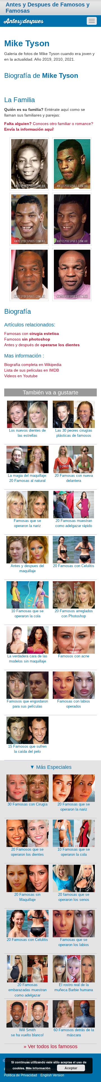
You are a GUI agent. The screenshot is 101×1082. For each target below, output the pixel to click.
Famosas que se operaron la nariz (27, 523)
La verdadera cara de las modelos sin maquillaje (27, 659)
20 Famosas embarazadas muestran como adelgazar (27, 990)
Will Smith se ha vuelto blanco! (27, 1032)
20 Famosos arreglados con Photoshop (74, 613)
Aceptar (71, 1067)
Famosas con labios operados (73, 704)
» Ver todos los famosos (50, 1046)
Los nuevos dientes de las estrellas (27, 433)
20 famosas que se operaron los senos (73, 897)
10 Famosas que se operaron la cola (27, 613)
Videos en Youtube (21, 376)
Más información (38, 1068)
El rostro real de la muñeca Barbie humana (73, 987)
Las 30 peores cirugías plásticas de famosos (73, 433)
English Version (52, 1075)
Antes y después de (42, 345)
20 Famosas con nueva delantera (74, 478)
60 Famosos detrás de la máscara (74, 1032)
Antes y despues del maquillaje (27, 568)
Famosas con (31, 333)
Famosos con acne (73, 656)
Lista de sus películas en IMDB (31, 370)
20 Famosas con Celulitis (73, 566)
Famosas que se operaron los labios (73, 942)
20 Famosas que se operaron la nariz (74, 807)
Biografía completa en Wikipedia (32, 364)
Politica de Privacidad (20, 1075)
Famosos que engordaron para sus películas (27, 704)
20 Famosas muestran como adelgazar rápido (73, 523)
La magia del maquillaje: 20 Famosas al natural (27, 478)
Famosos (27, 339)
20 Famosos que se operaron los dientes (27, 852)
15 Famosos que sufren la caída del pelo (27, 749)
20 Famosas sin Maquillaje (27, 897)
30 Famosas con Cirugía (27, 804)
